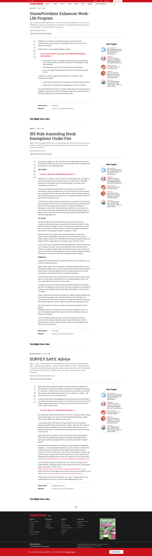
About (62, 521)
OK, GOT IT (116, 552)
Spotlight (48, 525)
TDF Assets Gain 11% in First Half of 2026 (113, 67)
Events (83, 4)
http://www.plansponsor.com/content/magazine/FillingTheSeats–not (61, 469)
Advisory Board (65, 525)
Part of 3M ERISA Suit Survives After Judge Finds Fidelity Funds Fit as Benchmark (114, 84)
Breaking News (49, 527)
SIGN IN (115, 1)
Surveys (70, 4)
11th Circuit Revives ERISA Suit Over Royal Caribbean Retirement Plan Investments (113, 75)
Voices (62, 4)
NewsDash (48, 521)
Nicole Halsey (41, 151)
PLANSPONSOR (45, 546)
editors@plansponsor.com (45, 376)
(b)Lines (48, 523)
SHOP (101, 1)
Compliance (110, 56)
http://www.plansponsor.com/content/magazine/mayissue (62, 473)
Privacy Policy (64, 530)
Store (62, 534)
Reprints (71, 108)
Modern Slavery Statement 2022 (85, 547)
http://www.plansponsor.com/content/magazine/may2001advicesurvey (66, 459)
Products (33, 8)
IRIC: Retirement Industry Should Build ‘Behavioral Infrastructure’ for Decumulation (114, 52)
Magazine (90, 4)
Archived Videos (34, 534)
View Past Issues (81, 525)
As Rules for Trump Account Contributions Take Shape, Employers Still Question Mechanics (114, 60)
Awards (76, 4)
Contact (63, 523)
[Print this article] (35, 57)
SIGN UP (119, 1)
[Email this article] (35, 41)
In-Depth (55, 4)
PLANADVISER (36, 546)
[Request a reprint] (34, 54)
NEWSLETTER (107, 1)
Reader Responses (35, 353)
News (47, 4)
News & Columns (34, 521)
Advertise (63, 532)
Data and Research (111, 48)
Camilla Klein (40, 30)
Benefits (32, 128)
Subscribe (79, 527)
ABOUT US (96, 1)
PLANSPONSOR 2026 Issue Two (82, 522)
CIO (31, 546)
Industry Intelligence (101, 4)
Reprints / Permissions (67, 527)
